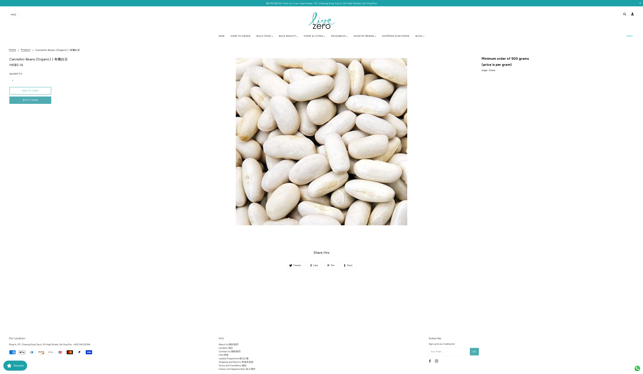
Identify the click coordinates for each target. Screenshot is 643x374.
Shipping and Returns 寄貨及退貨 (236, 362)
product (25, 50)
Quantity (14, 73)
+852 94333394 (81, 344)
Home (12, 50)
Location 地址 (226, 348)
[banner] (321, 20)
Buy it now (30, 100)
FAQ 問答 (224, 355)
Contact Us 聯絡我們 (229, 351)
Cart (629, 36)
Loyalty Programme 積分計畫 (234, 358)
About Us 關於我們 (228, 344)
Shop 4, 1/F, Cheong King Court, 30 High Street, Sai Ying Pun (40, 344)
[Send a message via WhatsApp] (637, 368)
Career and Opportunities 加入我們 (237, 369)
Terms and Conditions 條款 (233, 365)
